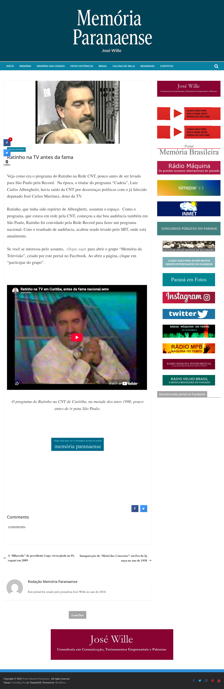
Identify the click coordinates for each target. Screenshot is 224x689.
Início (10, 66)
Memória (25, 66)
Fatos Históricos (81, 66)
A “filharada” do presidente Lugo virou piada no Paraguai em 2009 (41, 557)
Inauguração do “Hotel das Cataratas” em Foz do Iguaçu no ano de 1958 (113, 558)
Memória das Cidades (51, 66)
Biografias (148, 66)
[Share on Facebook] (134, 511)
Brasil (103, 66)
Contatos (166, 66)
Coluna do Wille (124, 66)
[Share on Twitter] (143, 511)
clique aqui (76, 249)
